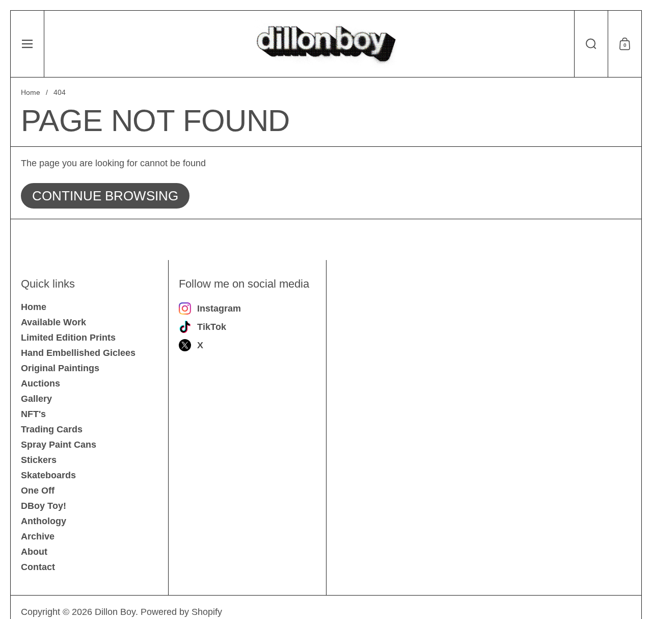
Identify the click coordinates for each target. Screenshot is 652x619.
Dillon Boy (115, 612)
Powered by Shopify (181, 612)
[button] (591, 44)
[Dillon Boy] (326, 43)
